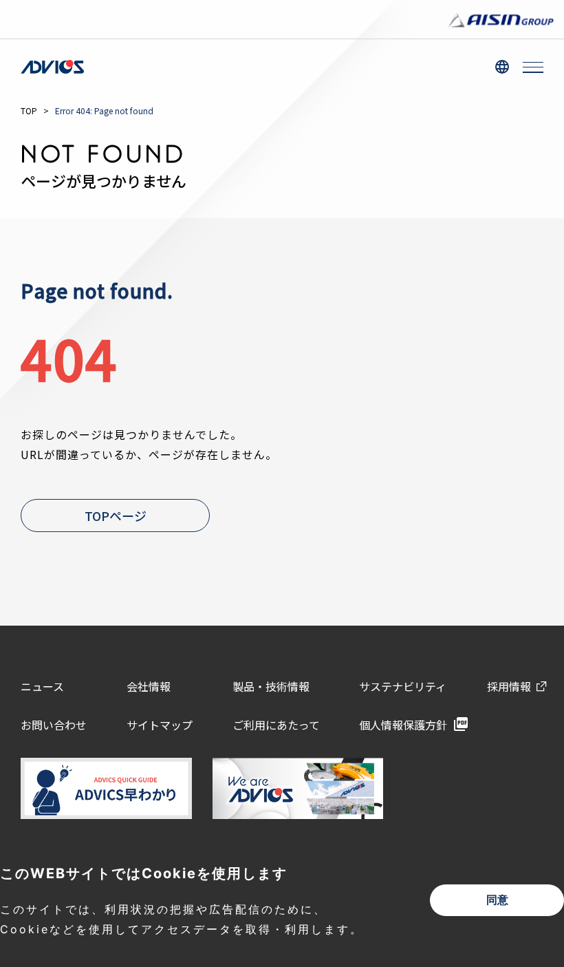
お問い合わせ (54, 724)
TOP (29, 110)
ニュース (42, 686)
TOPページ (116, 515)
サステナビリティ (402, 686)
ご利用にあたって (276, 724)
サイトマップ (160, 724)
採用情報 (509, 686)
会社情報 (149, 686)
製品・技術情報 (271, 686)
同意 (497, 900)
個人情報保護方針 (403, 724)
